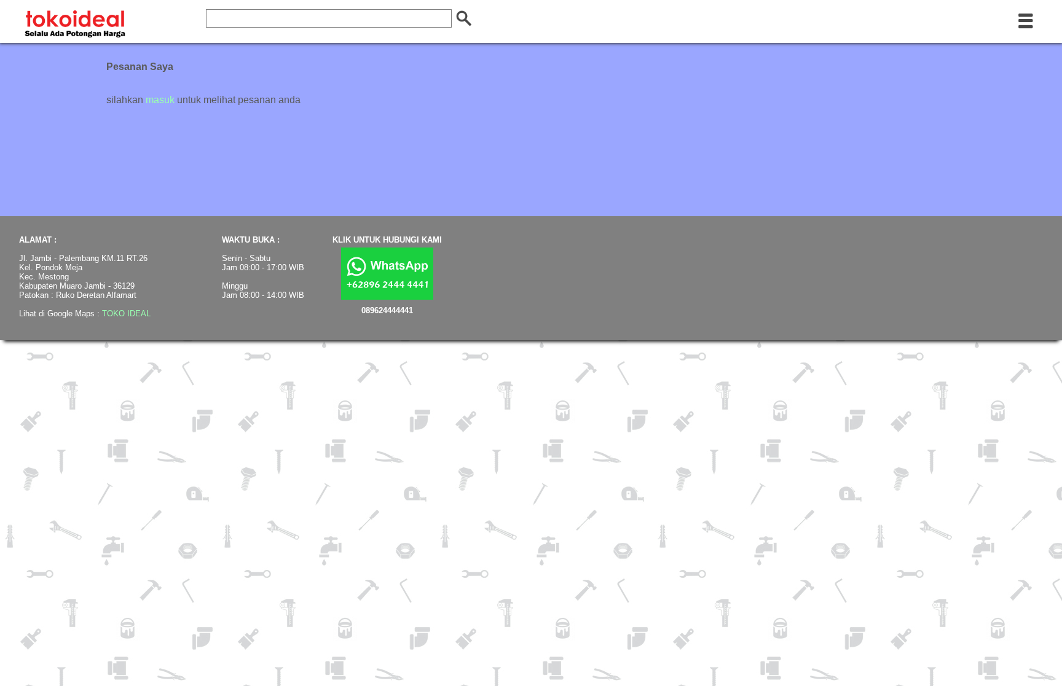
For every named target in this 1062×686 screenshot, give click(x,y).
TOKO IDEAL (126, 313)
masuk (160, 100)
